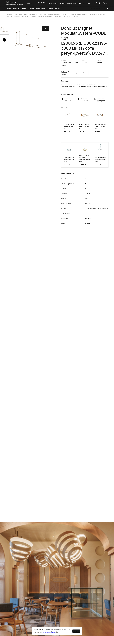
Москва (28, 3)
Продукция (16, 9)
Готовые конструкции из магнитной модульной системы (87, 14)
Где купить (62, 3)
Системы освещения (30, 14)
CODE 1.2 (85, 63)
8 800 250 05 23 (41, 3)
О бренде (8, 9)
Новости (31, 9)
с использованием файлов (48, 632)
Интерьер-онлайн (72, 3)
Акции (88, 3)
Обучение (57, 9)
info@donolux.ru (52, 3)
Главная (9, 14)
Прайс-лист (82, 3)
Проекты (24, 9)
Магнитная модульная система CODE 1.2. (53, 14)
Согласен (76, 631)
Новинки (50, 9)
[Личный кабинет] (96, 3)
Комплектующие (66, 107)
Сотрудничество (40, 9)
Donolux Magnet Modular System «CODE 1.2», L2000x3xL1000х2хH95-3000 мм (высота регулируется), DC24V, (43, 16)
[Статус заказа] (94, 3)
